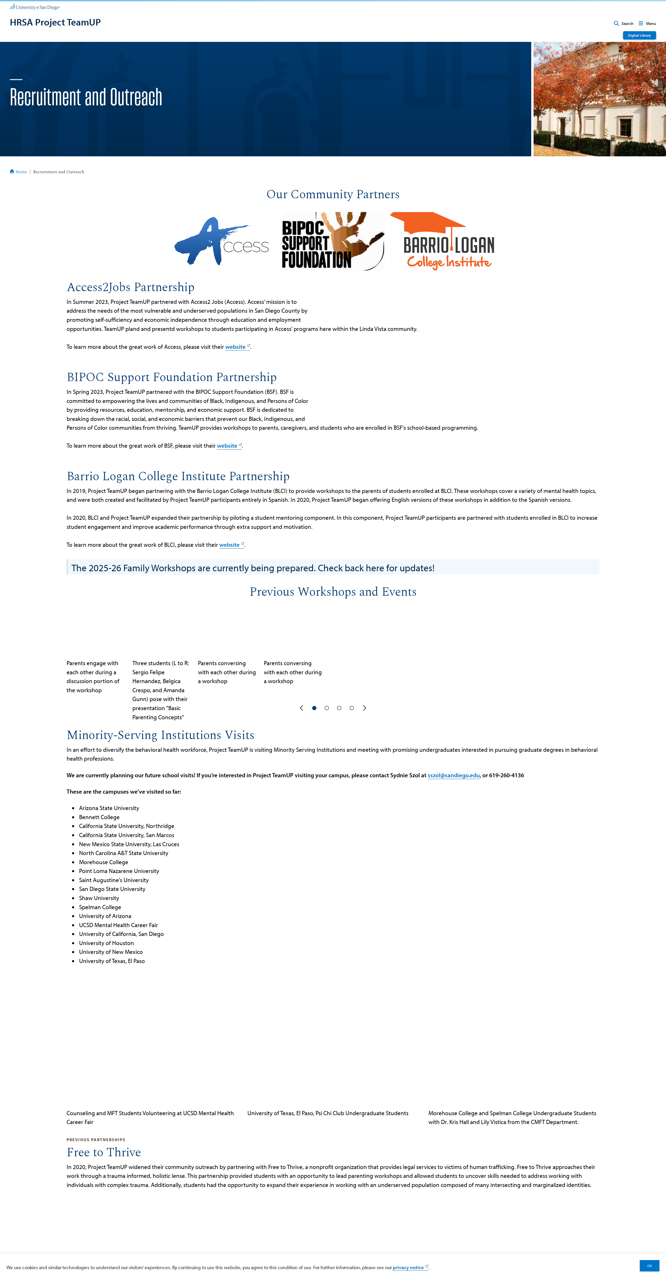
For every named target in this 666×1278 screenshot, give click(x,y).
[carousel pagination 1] (314, 708)
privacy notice (408, 1267)
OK (649, 1265)
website (235, 346)
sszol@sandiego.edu (454, 775)
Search (627, 23)
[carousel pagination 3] (339, 708)
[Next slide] (364, 708)
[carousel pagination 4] (351, 708)
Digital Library (639, 35)
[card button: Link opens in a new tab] (224, 241)
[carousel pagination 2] (327, 708)
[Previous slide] (302, 708)
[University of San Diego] (35, 6)
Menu (651, 23)
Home (21, 172)
